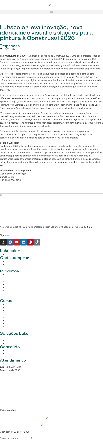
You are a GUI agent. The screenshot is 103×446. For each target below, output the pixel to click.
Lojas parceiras (13, 261)
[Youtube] (16, 242)
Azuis (8, 317)
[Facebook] (10, 242)
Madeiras (10, 281)
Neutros (9, 323)
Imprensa (10, 46)
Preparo (9, 293)
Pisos (8, 277)
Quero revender (13, 264)
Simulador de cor (14, 336)
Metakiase (38, 438)
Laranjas (9, 307)
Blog (7, 350)
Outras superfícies (14, 290)
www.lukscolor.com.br (32, 142)
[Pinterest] (30, 242)
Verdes (8, 313)
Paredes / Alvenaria (15, 274)
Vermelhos (10, 304)
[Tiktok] (37, 242)
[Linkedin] (23, 242)
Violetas (9, 320)
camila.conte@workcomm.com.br (33, 177)
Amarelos (10, 310)
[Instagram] (3, 242)
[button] (51, 12)
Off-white (10, 326)
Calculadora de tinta (15, 340)
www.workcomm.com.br (42, 173)
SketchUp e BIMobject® (17, 343)
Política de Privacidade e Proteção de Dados (23, 381)
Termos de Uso (7, 390)
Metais (8, 284)
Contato (9, 363)
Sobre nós (10, 254)
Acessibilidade (7, 398)
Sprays (8, 287)
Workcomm (24, 438)
